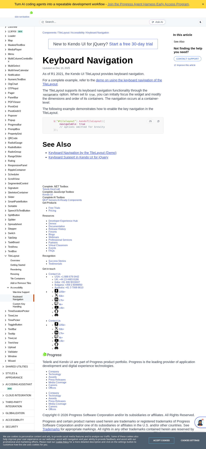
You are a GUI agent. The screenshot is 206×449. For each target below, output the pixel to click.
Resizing (14, 274)
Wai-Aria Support (21, 292)
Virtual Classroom (58, 245)
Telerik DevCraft (51, 189)
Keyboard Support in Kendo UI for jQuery (78, 157)
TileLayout (63, 32)
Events (52, 248)
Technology (55, 374)
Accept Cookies (161, 440)
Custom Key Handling (19, 305)
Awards (53, 377)
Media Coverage (57, 382)
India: (67, 282)
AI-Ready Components (69, 200)
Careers (53, 385)
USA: (67, 276)
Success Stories (57, 261)
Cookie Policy (62, 441)
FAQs (52, 250)
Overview (15, 260)
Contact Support (187, 58)
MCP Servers (50, 200)
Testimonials (55, 263)
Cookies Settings (190, 440)
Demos (52, 223)
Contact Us (54, 274)
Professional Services (60, 240)
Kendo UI (48, 194)
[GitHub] (56, 312)
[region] (103, 440)
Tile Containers (17, 278)
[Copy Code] (158, 121)
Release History (57, 229)
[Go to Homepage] (31, 16)
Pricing (52, 210)
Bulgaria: (68, 285)
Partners (53, 242)
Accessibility (77, 32)
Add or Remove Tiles (20, 283)
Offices (52, 388)
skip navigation (22, 16)
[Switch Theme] (200, 22)
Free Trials (54, 208)
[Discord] (56, 315)
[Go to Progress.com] (52, 356)
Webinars (54, 237)
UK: (67, 279)
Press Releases (57, 379)
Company (54, 371)
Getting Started (17, 265)
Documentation (57, 226)
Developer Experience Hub (63, 221)
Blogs (52, 234)
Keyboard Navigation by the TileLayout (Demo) (82, 153)
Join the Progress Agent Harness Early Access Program (148, 4)
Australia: (69, 287)
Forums (53, 231)
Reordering (15, 269)
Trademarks (51, 429)
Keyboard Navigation (18, 298)
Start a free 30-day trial (131, 44)
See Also (57, 144)
